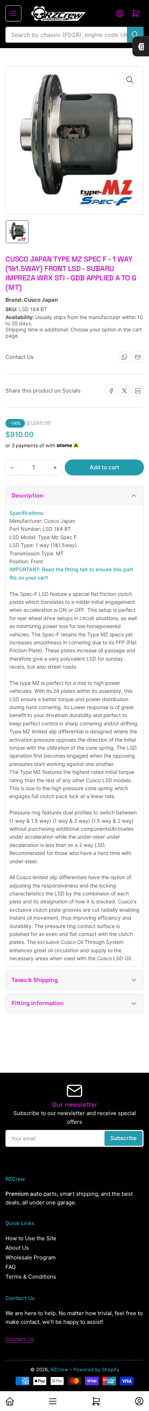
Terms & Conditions (30, 1276)
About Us (17, 1247)
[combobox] (74, 35)
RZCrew (59, 1369)
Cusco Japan (41, 299)
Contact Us (19, 1339)
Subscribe (123, 1138)
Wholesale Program (30, 1257)
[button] (74, 495)
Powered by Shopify (96, 1369)
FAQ (10, 1266)
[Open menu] (13, 13)
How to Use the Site (30, 1238)
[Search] (135, 34)
